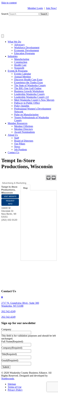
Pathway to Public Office (27, 102)
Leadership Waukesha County (29, 94)
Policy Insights (21, 105)
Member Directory (23, 129)
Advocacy (19, 44)
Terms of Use (14, 387)
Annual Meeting (22, 76)
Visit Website (10, 196)
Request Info (10, 202)
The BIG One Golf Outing (27, 88)
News (17, 146)
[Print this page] (48, 178)
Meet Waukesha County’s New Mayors (34, 100)
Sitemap (12, 384)
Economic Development (26, 50)
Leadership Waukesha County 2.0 (31, 97)
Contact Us (13, 152)
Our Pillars (19, 143)
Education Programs (24, 53)
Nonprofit (19, 68)
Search (5, 13)
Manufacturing (21, 59)
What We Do (14, 41)
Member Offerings (23, 126)
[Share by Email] (54, 178)
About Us (13, 135)
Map (25, 188)
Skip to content (9, 2)
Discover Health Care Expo (28, 79)
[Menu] (2, 36)
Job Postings (20, 149)
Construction (20, 62)
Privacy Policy (15, 389)
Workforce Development (26, 47)
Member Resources (17, 123)
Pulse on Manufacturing (26, 114)
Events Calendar (22, 73)
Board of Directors (23, 140)
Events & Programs (18, 70)
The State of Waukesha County (30, 85)
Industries (13, 56)
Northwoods (7, 378)
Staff (16, 137)
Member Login (35, 8)
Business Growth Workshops (29, 91)
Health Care (20, 65)
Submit (6, 367)
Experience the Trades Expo (28, 82)
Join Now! (51, 8)
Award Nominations (24, 132)
